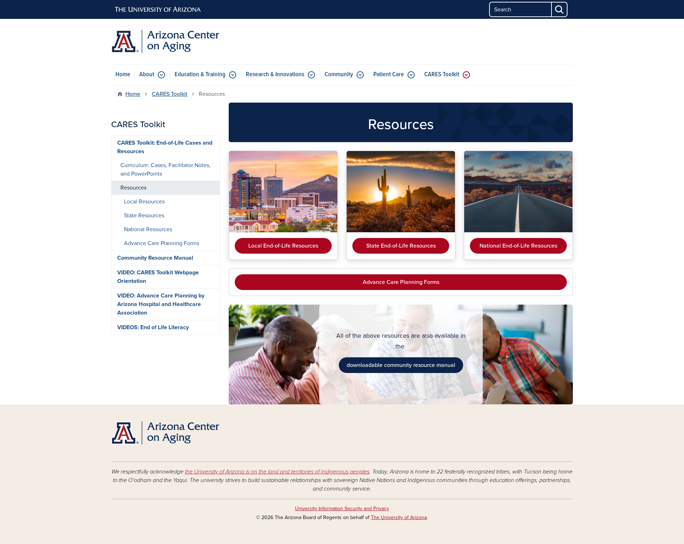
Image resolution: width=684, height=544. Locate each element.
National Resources (148, 229)
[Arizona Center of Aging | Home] (185, 41)
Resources (133, 187)
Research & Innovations (275, 75)
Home (122, 75)
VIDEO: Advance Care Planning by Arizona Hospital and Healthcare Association (160, 304)
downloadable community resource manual (401, 365)
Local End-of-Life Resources (283, 245)
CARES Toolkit (441, 75)
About (146, 75)
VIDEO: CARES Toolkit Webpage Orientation (158, 277)
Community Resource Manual (155, 257)
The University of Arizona (399, 517)
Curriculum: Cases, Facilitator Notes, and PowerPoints (165, 169)
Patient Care (388, 75)
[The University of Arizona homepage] (158, 10)
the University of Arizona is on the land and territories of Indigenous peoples (277, 471)
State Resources (144, 215)
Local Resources (144, 201)
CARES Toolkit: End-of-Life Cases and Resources (164, 147)
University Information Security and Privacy (342, 509)
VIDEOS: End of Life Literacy (153, 327)
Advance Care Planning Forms (401, 282)
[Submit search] (560, 9)
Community (339, 75)
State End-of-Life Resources (401, 245)
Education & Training (200, 75)
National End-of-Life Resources (518, 245)
